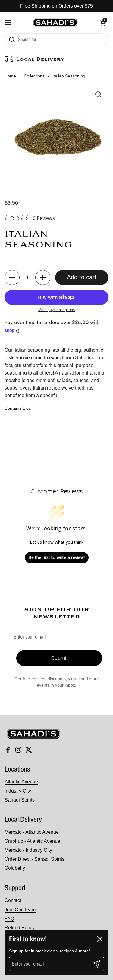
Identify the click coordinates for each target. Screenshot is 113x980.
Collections (34, 76)
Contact (13, 900)
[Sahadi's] (55, 23)
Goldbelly (15, 868)
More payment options (56, 310)
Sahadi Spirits (20, 800)
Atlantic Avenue (21, 781)
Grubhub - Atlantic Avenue (32, 841)
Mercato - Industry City (28, 850)
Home (10, 76)
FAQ (9, 918)
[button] (102, 23)
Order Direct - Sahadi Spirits (34, 859)
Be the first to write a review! (56, 557)
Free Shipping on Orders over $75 (56, 5)
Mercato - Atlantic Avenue (32, 832)
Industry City (18, 790)
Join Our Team (20, 909)
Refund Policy (20, 927)
